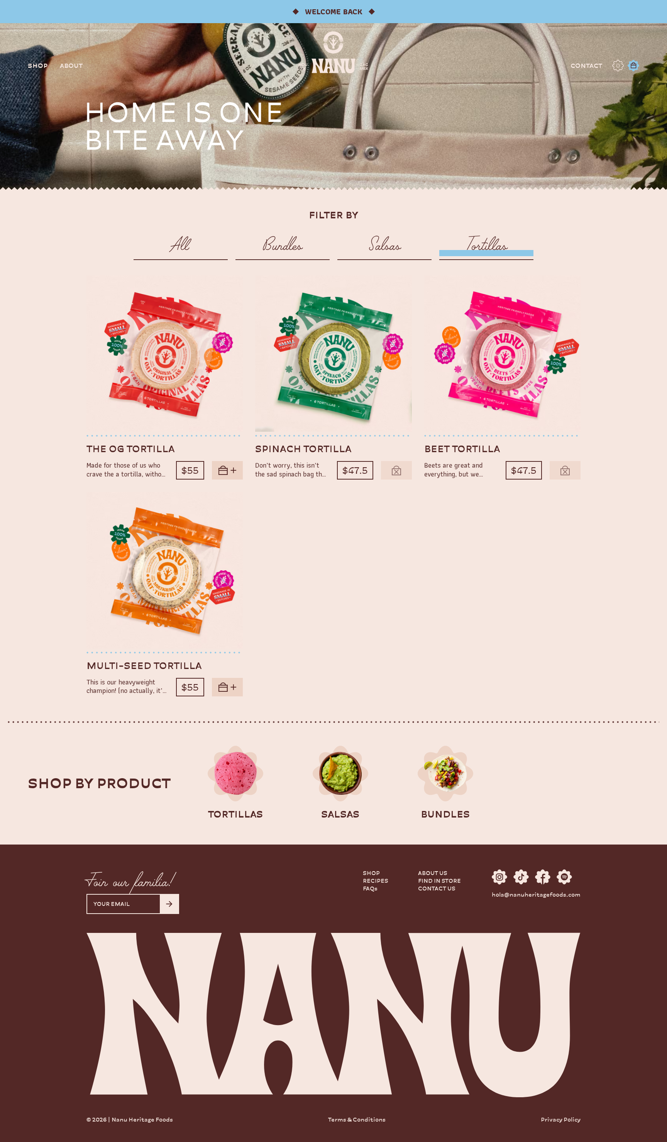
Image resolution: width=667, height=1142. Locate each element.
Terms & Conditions (357, 1119)
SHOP (371, 873)
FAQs (370, 888)
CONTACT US (436, 888)
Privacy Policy (561, 1119)
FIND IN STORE (439, 880)
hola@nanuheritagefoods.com (536, 894)
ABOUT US (432, 873)
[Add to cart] (227, 470)
